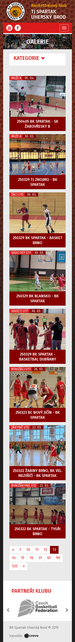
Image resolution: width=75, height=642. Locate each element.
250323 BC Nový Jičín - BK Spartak (37, 415)
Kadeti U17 (19, 311)
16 (31, 558)
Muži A (16, 78)
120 (15, 566)
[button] (8, 607)
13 (54, 549)
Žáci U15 (17, 194)
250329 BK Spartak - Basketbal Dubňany (37, 357)
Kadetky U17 (21, 253)
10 (28, 549)
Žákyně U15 (20, 427)
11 (37, 549)
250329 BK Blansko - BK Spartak (37, 298)
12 (45, 549)
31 (40, 558)
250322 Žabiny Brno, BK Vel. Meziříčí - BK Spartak (37, 473)
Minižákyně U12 (23, 486)
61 (49, 558)
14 (14, 558)
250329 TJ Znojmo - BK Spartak (37, 182)
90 (58, 558)
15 (22, 558)
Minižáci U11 (21, 369)
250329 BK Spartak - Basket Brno (37, 240)
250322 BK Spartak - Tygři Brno (37, 531)
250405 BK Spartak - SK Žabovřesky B (37, 124)
